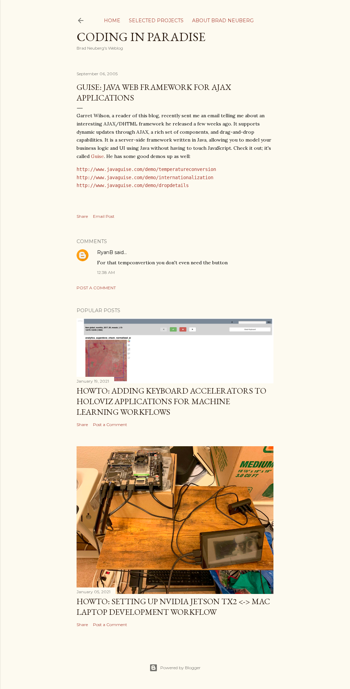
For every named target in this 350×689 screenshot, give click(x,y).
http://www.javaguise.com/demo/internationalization (145, 177)
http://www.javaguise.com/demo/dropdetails (133, 185)
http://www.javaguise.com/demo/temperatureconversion (146, 169)
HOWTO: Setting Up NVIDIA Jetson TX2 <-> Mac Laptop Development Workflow (173, 606)
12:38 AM (106, 272)
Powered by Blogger (180, 667)
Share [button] (82, 216)
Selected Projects (156, 20)
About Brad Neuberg (223, 20)
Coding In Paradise (141, 37)
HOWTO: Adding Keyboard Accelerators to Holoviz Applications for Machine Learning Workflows (171, 401)
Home (112, 20)
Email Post (104, 216)
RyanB (105, 252)
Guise (97, 156)
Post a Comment (96, 287)
